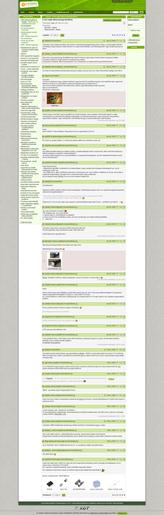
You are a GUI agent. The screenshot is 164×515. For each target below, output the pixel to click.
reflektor (81, 353)
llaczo (47, 76)
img (46, 317)
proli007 (48, 110)
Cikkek (31, 12)
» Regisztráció (133, 42)
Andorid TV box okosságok (30, 193)
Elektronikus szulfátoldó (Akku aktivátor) (29, 215)
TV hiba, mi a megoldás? (29, 155)
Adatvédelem (61, 503)
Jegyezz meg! (135, 30)
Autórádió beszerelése (29, 191)
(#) (43, 41)
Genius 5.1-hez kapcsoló (29, 58)
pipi (46, 363)
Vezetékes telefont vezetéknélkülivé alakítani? (27, 127)
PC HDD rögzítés (27, 218)
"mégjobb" (49, 378)
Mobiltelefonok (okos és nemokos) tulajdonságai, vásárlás (30, 49)
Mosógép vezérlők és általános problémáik (28, 143)
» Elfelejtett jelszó (134, 40)
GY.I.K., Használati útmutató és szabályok (81, 503)
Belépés (136, 35)
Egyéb (54, 27)
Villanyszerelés (26, 180)
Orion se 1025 (26, 82)
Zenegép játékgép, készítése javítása (27, 76)
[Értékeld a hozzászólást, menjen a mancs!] (117, 41)
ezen (97, 425)
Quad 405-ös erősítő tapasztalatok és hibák (29, 168)
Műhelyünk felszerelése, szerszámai (29, 139)
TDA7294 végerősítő (28, 110)
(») (76, 54)
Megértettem (122, 513)
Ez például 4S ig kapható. (51, 343)
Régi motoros (49, 441)
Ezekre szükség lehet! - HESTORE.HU (56, 476)
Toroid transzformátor (28, 117)
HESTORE (122, 1)
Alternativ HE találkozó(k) (29, 60)
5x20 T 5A (63, 489)
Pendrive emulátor (27, 100)
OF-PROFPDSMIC (79, 489)
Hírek (23, 12)
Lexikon (50, 12)
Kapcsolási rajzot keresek (30, 184)
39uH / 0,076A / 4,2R (115, 489)
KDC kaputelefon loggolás (30, 56)
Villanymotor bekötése (29, 132)
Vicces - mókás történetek (30, 69)
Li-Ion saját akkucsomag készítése (57, 20)
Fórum (40, 12)
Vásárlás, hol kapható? (29, 121)
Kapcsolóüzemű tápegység (26, 103)
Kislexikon (129, 1)
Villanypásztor (26, 134)
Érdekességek (26, 136)
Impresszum (101, 503)
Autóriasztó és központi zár (30, 67)
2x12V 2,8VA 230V (96, 489)
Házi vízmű (25, 165)
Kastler (47, 350)
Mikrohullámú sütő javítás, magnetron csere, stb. (30, 149)
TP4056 (60, 176)
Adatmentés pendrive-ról (29, 153)
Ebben (45, 278)
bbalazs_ (48, 54)
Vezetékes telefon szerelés (30, 182)
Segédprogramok (63, 12)
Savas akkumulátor (27, 212)
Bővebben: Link (60, 414)
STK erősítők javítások (28, 123)
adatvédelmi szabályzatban (99, 513)
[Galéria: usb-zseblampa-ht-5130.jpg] (54, 267)
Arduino (23, 54)
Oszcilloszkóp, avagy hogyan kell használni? (29, 113)
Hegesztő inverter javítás (29, 195)
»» (63, 495)
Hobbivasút (116, 1)
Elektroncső (25, 146)
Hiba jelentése (118, 503)
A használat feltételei (48, 503)
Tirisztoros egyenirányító (29, 201)
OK (141, 12)
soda (52, 23)
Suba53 (47, 145)
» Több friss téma (26, 222)
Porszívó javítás (26, 79)
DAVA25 (48, 41)
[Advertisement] (136, 87)
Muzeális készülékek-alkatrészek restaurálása (30, 172)
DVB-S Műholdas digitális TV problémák (30, 204)
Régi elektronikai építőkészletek (27, 177)
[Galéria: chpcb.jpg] (54, 103)
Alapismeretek (49, 29)
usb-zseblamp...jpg (54, 269)
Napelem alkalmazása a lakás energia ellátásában (30, 107)
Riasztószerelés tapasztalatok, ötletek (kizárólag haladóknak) (29, 85)
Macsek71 (48, 181)
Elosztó (109, 503)
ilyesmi (81, 399)
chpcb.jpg (54, 105)
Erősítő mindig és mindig (29, 119)
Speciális (47, 27)
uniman (47, 207)
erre (82, 355)
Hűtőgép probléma (27, 90)
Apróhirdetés (78, 12)
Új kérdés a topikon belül (112, 20)
